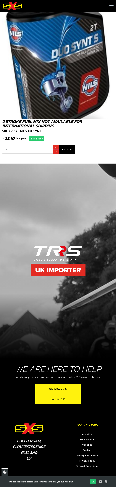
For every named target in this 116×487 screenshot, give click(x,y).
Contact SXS (58, 399)
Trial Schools (87, 439)
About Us (87, 434)
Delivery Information (87, 455)
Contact (87, 450)
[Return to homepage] (12, 6)
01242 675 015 (58, 389)
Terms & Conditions (87, 466)
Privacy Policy (87, 460)
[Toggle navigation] (111, 6)
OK (93, 481)
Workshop (87, 445)
